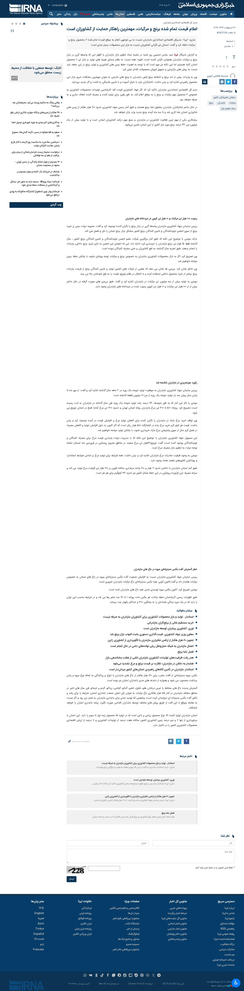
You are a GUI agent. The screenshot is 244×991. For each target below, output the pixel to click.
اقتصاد (203, 14)
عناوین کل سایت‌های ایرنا (174, 918)
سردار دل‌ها (133, 913)
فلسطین (131, 14)
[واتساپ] (85, 976)
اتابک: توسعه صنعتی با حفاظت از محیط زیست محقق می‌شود (36, 70)
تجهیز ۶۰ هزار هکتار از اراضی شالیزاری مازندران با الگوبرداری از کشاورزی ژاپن (151, 640)
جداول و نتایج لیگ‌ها (128, 939)
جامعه (177, 14)
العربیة (41, 918)
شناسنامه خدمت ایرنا (224, 939)
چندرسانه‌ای (98, 14)
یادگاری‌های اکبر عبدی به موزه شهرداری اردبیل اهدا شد (35, 160)
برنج (211, 103)
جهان (185, 14)
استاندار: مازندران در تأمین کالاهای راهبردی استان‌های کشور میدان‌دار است (151, 669)
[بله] (136, 976)
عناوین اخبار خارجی (177, 929)
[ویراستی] (113, 976)
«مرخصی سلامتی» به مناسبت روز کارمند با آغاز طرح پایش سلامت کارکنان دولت (35, 180)
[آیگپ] (130, 976)
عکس (110, 14)
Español (39, 934)
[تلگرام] (159, 976)
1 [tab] (24, 24)
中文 (41, 908)
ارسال (71, 879)
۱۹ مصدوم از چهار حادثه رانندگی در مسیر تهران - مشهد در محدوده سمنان (37, 200)
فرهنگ (167, 14)
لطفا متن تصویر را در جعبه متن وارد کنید (215, 868)
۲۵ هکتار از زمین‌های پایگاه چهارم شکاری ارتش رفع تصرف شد (34, 150)
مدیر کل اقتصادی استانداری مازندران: (180, 23)
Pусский (39, 939)
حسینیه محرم (132, 944)
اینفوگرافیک (133, 934)
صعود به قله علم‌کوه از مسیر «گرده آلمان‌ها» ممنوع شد (35, 170)
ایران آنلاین (86, 924)
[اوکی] (96, 976)
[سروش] (119, 976)
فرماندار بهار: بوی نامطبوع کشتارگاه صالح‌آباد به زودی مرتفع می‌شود (34, 230)
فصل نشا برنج (186, 652)
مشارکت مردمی (227, 949)
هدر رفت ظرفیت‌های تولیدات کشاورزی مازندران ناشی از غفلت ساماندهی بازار (150, 657)
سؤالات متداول (227, 924)
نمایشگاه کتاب (132, 924)
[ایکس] (153, 976)
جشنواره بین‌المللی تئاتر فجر (126, 949)
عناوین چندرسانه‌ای (177, 939)
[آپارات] (142, 976)
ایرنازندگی (86, 908)
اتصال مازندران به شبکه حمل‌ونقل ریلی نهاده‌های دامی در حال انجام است (152, 646)
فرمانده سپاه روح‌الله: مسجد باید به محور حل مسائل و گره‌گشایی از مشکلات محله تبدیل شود (34, 220)
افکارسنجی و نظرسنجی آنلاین (124, 908)
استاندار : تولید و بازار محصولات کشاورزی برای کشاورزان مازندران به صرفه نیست (148, 617)
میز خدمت (229, 955)
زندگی (67, 14)
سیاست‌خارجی (153, 14)
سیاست (213, 14)
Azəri (41, 924)
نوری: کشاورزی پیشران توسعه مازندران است (168, 628)
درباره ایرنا (230, 908)
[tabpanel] (36, 55)
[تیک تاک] (102, 976)
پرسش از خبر (133, 929)
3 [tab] (16, 24)
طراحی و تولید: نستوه (219, 985)
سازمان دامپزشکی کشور (224, 97)
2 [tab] (20, 24)
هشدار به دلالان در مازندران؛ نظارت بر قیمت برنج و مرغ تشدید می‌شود (153, 663)
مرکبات (232, 103)
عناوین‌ (223, 14)
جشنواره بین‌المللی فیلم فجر (126, 918)
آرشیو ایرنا (230, 918)
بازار (75, 14)
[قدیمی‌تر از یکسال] (186, 768)
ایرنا (206, 5)
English (39, 913)
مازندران (227, 46)
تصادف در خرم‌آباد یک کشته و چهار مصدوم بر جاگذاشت (38, 210)
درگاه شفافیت (227, 944)
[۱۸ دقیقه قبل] (36, 46)
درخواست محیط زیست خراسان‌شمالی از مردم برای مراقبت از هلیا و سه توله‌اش (35, 190)
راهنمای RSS (228, 929)
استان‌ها (120, 14)
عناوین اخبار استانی (177, 924)
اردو (42, 944)
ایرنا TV (83, 14)
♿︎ (236, 982)
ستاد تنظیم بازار (228, 109)
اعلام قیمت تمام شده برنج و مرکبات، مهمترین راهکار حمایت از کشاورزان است (132, 29)
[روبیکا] (147, 976)
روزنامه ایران (85, 913)
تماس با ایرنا (228, 913)
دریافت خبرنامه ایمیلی (223, 960)
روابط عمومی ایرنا (226, 934)
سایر (59, 14)
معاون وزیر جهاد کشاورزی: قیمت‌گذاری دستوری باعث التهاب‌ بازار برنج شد (152, 634)
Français (38, 949)
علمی (140, 14)
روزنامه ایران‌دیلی (83, 929)
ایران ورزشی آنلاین (82, 934)
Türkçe (39, 929)
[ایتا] (125, 976)
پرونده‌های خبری (178, 908)
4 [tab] (12, 24)
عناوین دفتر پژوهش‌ (177, 934)
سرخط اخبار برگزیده (177, 913)
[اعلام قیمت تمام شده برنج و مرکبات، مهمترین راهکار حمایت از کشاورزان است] (132, 172)
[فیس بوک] (107, 976)
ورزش (194, 14)
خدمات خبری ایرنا (226, 965)
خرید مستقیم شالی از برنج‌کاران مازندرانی (170, 622)
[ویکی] (90, 976)
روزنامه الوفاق (85, 918)
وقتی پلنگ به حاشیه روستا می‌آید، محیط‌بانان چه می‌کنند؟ (36, 141)
